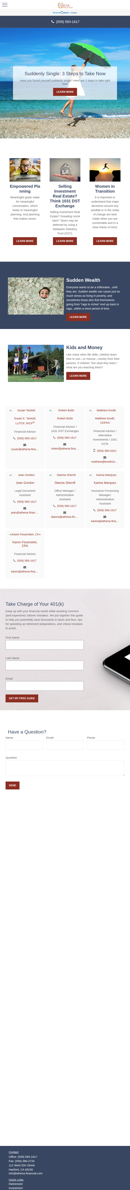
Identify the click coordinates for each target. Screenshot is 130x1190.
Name (9, 737)
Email (9, 678)
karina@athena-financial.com (105, 521)
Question (11, 757)
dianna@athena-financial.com (65, 516)
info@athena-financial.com (25, 1173)
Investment (16, 1188)
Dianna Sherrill (65, 482)
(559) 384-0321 (107, 450)
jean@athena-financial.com (25, 512)
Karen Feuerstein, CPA (25, 544)
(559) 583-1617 (67, 22)
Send (12, 785)
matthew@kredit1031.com (105, 461)
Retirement (16, 1184)
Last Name (12, 658)
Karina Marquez (105, 482)
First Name (13, 637)
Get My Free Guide (22, 698)
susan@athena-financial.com (25, 449)
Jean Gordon (25, 482)
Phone (91, 737)
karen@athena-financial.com (25, 571)
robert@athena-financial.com (65, 448)
